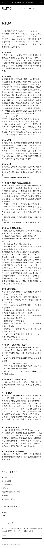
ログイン (21, 8)
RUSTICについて (7, 477)
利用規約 (5, 495)
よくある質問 (6, 481)
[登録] (40, 535)
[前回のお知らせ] (2, 2)
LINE (3, 516)
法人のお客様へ (7, 484)
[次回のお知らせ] (41, 2)
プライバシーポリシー (9, 499)
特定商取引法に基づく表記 (11, 492)
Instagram (5, 512)
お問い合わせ (6, 488)
